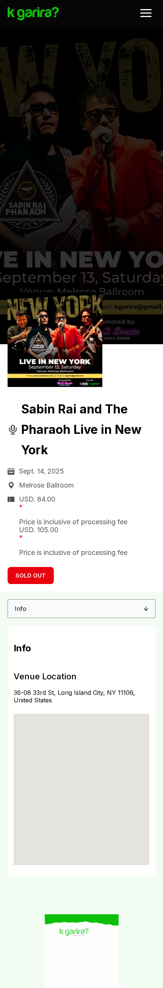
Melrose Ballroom (46, 485)
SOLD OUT (31, 575)
